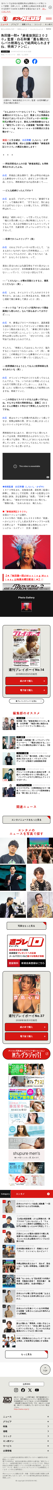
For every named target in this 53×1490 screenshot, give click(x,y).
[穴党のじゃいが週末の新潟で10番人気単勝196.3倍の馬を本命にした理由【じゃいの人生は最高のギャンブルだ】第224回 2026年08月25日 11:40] (40, 878)
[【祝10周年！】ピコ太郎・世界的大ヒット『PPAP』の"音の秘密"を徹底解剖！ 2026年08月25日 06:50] (40, 905)
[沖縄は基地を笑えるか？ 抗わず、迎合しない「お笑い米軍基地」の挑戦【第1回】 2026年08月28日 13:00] (40, 851)
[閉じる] (50, 7)
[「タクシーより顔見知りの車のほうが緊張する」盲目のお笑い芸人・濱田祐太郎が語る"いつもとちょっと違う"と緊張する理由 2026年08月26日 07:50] (13, 878)
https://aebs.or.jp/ (21, 1409)
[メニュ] (49, 18)
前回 (5, 140)
